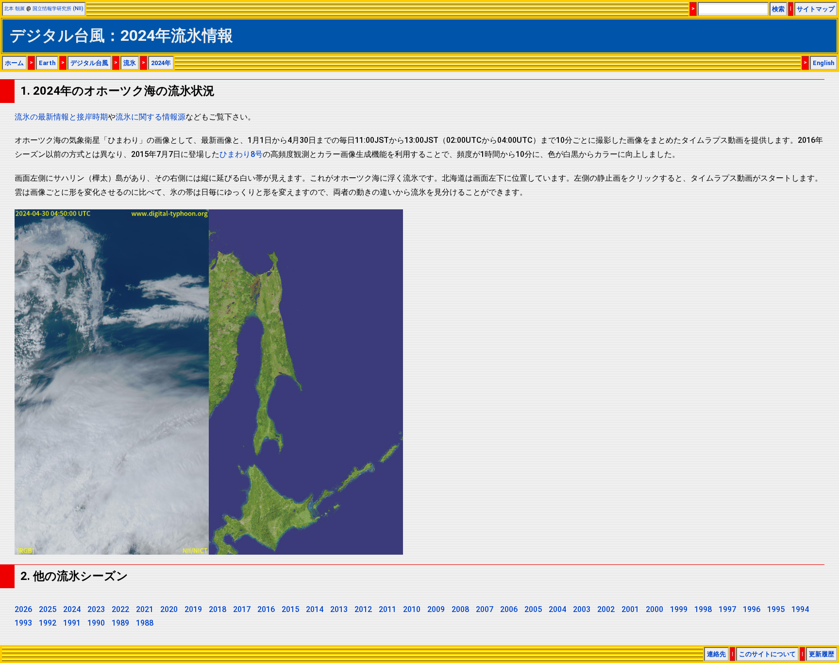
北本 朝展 (14, 8)
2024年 (161, 63)
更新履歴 (821, 654)
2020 (169, 609)
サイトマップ (816, 9)
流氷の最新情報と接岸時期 (61, 116)
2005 (533, 609)
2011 (387, 609)
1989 (120, 623)
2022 (120, 609)
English (823, 63)
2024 (72, 609)
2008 (460, 609)
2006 (509, 609)
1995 (776, 609)
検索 (778, 9)
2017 (242, 609)
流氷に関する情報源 (150, 116)
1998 (703, 609)
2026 (23, 609)
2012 (363, 609)
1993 (23, 623)
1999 (679, 609)
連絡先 (716, 654)
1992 (47, 623)
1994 (800, 609)
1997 (727, 609)
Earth (47, 63)
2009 (436, 609)
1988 (144, 623)
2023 (96, 609)
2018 (217, 609)
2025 (47, 609)
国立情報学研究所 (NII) (58, 8)
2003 (581, 609)
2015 (290, 609)
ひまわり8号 (241, 154)
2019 (193, 609)
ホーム (14, 63)
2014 (314, 609)
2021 (144, 609)
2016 (266, 609)
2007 (484, 609)
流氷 (129, 63)
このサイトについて (767, 654)
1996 (751, 609)
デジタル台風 (89, 63)
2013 (339, 609)
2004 (557, 609)
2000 (654, 609)
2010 (411, 609)
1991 (72, 623)
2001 (630, 609)
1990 (96, 623)
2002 (606, 609)
